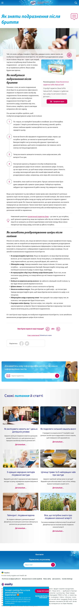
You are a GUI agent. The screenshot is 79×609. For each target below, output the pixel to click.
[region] (26, 596)
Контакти (39, 554)
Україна (7, 573)
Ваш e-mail (28, 565)
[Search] (76, 3)
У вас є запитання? (33, 335)
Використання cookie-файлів (32, 579)
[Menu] (2, 3)
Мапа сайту (47, 579)
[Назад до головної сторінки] (33, 2)
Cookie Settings (67, 579)
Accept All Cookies (43, 591)
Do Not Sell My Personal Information (43, 596)
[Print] (69, 55)
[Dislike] (58, 329)
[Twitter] (27, 343)
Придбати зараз (58, 101)
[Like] (48, 329)
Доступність (56, 579)
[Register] (53, 565)
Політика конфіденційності (11, 579)
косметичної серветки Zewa (38, 216)
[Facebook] (21, 343)
